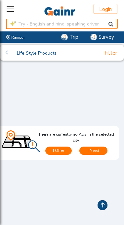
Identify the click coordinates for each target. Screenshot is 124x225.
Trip (73, 37)
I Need (93, 150)
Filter (110, 53)
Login (105, 9)
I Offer (58, 150)
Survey (106, 37)
